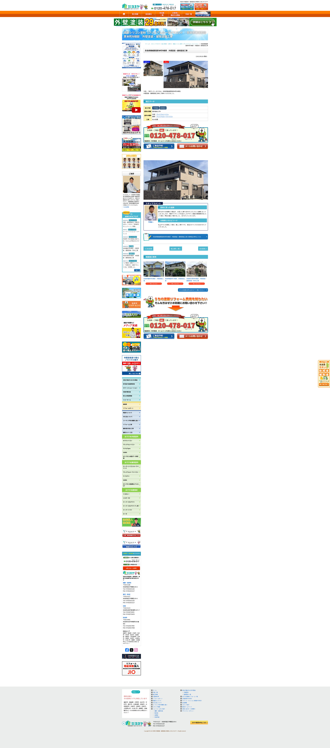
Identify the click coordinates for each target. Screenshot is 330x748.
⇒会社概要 (126, 207)
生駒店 (156, 715)
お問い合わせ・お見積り (188, 709)
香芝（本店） (127, 594)
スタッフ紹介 (185, 705)
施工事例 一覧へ (176, 249)
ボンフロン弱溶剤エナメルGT (131, 485)
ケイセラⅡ (126, 476)
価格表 (125, 404)
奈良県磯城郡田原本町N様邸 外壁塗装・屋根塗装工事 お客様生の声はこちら (177, 237)
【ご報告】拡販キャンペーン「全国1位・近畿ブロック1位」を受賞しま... (131, 265)
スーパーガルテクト (129, 502)
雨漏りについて (127, 413)
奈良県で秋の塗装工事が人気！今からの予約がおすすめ (131, 241)
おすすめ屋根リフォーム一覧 (190, 696)
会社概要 (184, 702)
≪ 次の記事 (148, 249)
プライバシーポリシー (188, 711)
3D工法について (127, 416)
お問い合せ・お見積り (131, 568)
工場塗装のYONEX (187, 698)
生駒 (124, 606)
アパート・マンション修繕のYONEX (192, 700)
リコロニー (126, 494)
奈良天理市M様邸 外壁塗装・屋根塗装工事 (131, 256)
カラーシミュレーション (130, 388)
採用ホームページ (187, 707)
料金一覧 (189, 14)
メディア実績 (156, 707)
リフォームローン (128, 408)
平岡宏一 (151, 222)
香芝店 (156, 713)
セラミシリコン (127, 440)
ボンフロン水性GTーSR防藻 (130, 457)
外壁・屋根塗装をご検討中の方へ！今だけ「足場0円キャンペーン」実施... (131, 224)
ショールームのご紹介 (203, 14)
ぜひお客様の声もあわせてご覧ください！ (192, 290)
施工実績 (135, 14)
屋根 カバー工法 (127, 432)
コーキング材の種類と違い (131, 420)
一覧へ (136, 270)
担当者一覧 (162, 14)
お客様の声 (156, 696)
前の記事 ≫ (203, 249)
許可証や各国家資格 (129, 384)
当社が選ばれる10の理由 (130, 380)
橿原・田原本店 (159, 711)
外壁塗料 (186, 692)
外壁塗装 (155, 108)
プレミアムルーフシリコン (130, 472)
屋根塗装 (163, 108)
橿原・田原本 (127, 583)
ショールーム (127, 400)
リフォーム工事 (127, 424)
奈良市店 (157, 717)
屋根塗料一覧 (187, 694)
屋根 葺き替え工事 (128, 428)
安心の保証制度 (127, 396)
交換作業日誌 (127, 392)
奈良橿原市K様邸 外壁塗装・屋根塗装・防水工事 (131, 249)
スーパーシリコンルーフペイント (131, 233)
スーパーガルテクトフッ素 (131, 506)
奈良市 (125, 617)
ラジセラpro (126, 448)
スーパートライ (127, 510)
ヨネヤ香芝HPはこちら (199, 722)
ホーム (154, 690)
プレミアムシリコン (129, 444)
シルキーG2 (126, 498)
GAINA (125, 452)
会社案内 (148, 14)
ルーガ (125, 514)
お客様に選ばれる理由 (175, 14)
